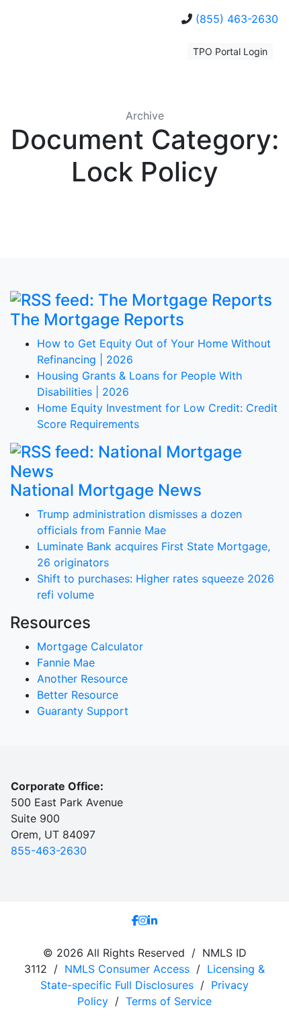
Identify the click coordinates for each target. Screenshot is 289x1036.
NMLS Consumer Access (127, 969)
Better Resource (77, 694)
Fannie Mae (66, 662)
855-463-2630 (49, 850)
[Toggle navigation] (29, 56)
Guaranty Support (82, 711)
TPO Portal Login (230, 51)
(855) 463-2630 (237, 19)
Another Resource (82, 678)
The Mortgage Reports (97, 319)
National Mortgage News (106, 490)
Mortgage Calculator (90, 646)
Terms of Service (169, 1001)
